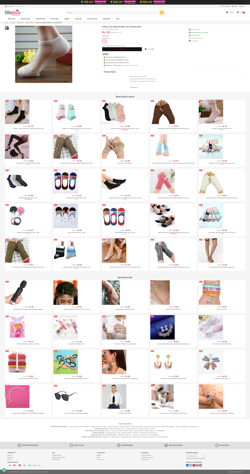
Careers (9, 459)
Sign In (98, 457)
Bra (112, 431)
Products (12, 22)
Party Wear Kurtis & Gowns (117, 428)
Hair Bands (143, 433)
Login (242, 6)
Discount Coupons (146, 455)
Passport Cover (144, 435)
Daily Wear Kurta (144, 428)
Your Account (100, 459)
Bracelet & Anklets (126, 433)
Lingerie (66, 19)
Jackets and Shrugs (113, 426)
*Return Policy (56, 459)
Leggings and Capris (96, 426)
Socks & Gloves (30, 22)
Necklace (135, 433)
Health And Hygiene (162, 437)
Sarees (153, 428)
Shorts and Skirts (125, 426)
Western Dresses (84, 426)
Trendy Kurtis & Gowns (132, 428)
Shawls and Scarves (136, 426)
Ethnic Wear (54, 19)
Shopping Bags (154, 435)
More (117, 19)
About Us (9, 455)
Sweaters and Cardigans (167, 426)
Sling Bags (121, 435)
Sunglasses (106, 19)
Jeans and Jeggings (181, 426)
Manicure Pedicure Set (149, 437)
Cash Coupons (147, 457)
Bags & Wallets (92, 19)
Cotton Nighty (160, 431)
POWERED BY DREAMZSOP (235, 472)
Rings (118, 433)
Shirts (104, 426)
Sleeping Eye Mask (126, 437)
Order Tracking (226, 6)
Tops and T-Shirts (73, 426)
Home (6, 22)
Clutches (127, 435)
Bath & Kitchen (137, 437)
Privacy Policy (32, 472)
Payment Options (56, 455)
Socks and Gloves (193, 426)
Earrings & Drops (111, 433)
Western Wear (40, 19)
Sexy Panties (118, 431)
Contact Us (10, 457)
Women (76, 129)
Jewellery (78, 19)
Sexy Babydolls (139, 431)
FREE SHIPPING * (195, 29)
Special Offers (25, 19)
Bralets (108, 431)
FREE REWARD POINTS (196, 38)
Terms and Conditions (42, 472)
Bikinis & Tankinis (128, 431)
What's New (11, 19)
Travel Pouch (135, 435)
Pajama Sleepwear (150, 431)
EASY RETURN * (195, 41)
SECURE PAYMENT (195, 35)
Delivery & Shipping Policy (59, 457)
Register (235, 6)
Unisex (76, 199)
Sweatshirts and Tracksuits (151, 426)
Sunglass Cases (115, 437)
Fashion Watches (152, 433)
